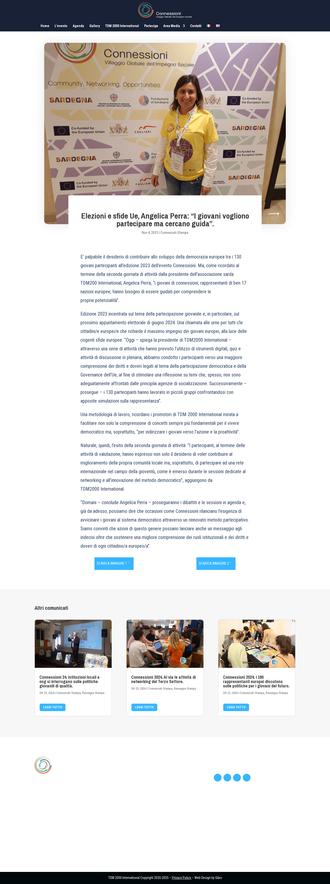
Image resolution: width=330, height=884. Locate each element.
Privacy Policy (181, 878)
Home (45, 26)
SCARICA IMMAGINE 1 (112, 563)
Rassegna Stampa (93, 693)
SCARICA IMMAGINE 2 (214, 563)
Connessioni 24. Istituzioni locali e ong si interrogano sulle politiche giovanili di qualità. (69, 681)
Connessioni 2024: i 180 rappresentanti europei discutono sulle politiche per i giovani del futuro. (256, 681)
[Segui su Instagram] (247, 777)
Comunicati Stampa (174, 232)
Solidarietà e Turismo (131, 786)
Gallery (94, 26)
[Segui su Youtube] (237, 777)
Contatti (195, 26)
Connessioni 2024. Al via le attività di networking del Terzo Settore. (163, 679)
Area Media (171, 26)
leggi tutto (52, 707)
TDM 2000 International (122, 26)
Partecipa (151, 26)
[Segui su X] (227, 777)
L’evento (61, 26)
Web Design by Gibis (208, 878)
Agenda (78, 26)
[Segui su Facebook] (218, 777)
